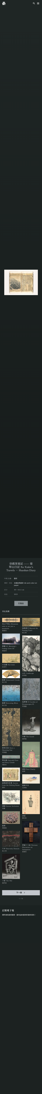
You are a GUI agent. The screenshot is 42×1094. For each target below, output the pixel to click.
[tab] (6, 611)
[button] (38, 3)
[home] (4, 3)
